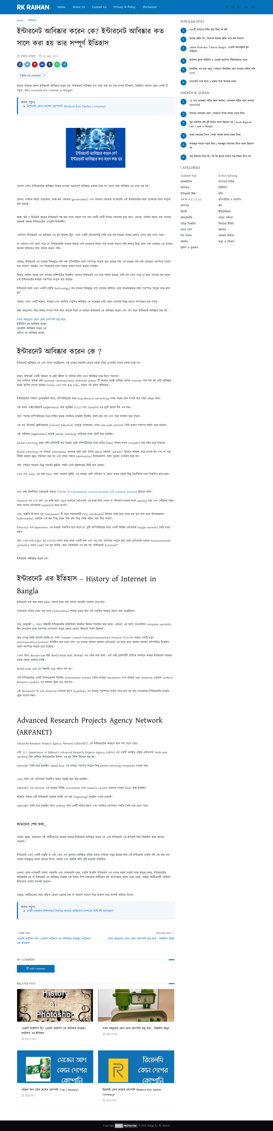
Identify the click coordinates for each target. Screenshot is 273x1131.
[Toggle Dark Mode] (246, 7)
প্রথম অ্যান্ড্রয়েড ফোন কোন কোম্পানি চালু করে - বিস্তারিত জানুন (136, 1028)
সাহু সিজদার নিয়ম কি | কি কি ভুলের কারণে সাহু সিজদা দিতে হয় (220, 156)
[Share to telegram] (64, 64)
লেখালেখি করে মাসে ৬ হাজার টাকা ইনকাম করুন (212, 81)
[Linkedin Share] (42, 64)
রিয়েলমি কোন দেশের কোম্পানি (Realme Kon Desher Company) (66, 106)
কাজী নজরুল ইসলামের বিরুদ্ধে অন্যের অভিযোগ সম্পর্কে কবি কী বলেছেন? (70, 911)
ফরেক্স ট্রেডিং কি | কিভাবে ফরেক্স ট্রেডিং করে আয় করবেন (216, 38)
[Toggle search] (252, 7)
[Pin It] (35, 64)
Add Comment (37, 969)
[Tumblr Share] (50, 64)
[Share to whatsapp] (57, 64)
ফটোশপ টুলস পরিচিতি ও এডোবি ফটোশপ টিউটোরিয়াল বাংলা (218, 60)
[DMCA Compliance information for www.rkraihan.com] (126, 1125)
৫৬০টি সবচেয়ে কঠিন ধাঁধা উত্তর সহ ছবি (208, 30)
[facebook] (227, 7)
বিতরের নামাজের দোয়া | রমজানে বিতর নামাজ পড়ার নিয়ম (217, 113)
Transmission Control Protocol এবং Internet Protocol (104, 492)
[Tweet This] (27, 64)
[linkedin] (239, 7)
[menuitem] (61, 7)
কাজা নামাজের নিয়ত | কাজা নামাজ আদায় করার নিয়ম (215, 135)
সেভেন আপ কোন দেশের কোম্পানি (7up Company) (50, 1090)
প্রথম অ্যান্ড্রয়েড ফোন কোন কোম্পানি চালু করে (41, 319)
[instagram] (233, 7)
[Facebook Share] (20, 64)
